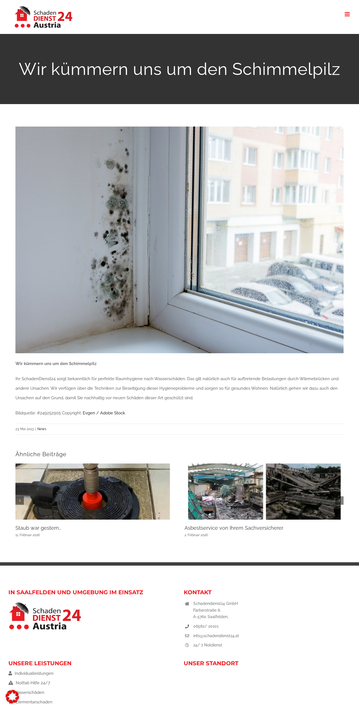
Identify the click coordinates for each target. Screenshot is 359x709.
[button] (19, 500)
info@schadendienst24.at (216, 636)
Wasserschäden (28, 692)
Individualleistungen (33, 673)
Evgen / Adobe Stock (104, 413)
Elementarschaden (33, 702)
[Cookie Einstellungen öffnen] (12, 702)
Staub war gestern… (38, 528)
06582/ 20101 (205, 626)
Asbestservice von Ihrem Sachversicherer (234, 528)
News (41, 429)
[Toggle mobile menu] (348, 14)
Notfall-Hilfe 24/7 (32, 682)
